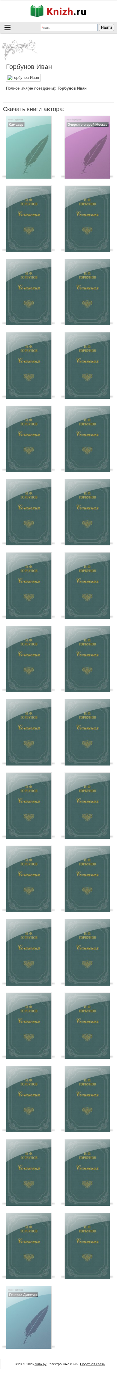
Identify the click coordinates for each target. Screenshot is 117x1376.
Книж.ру (40, 1364)
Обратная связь (92, 1364)
